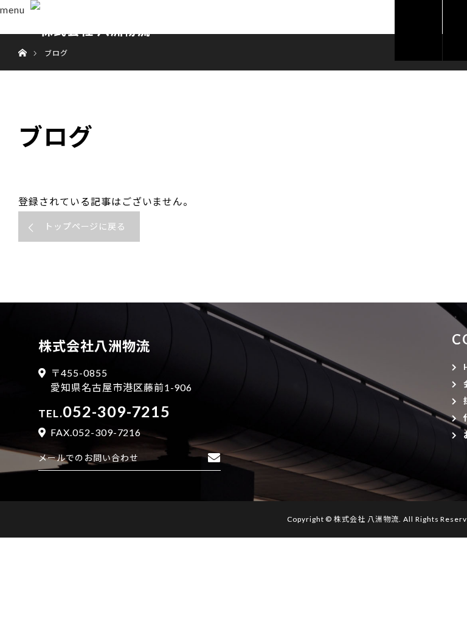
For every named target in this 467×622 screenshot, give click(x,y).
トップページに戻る (85, 226)
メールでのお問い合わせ (88, 458)
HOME (427, 30)
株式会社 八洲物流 (366, 519)
